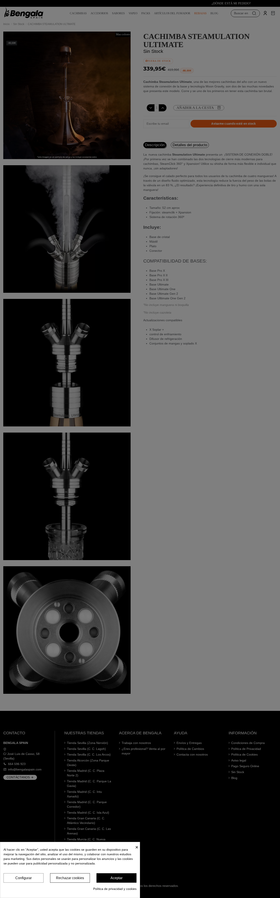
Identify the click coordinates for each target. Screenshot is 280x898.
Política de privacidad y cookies (114, 889)
